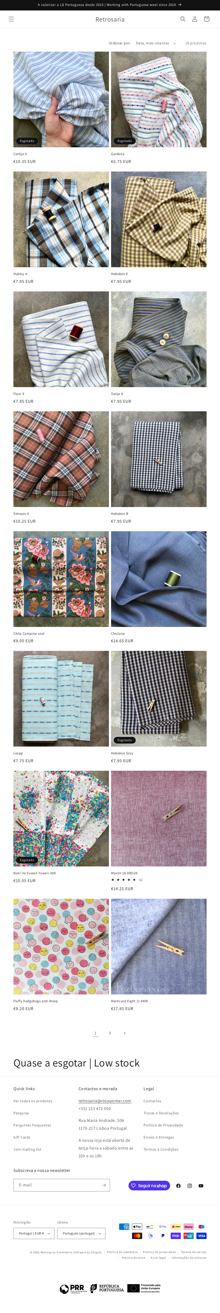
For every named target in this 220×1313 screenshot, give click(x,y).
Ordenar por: (120, 43)
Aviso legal (158, 1258)
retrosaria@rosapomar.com (105, 1101)
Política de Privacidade (163, 1125)
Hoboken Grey (122, 753)
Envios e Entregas (159, 1137)
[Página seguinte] (124, 1033)
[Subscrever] (104, 1185)
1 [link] (95, 1033)
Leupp (18, 753)
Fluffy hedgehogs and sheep (35, 1001)
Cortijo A (20, 154)
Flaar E (18, 394)
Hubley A (20, 274)
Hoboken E (119, 274)
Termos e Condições (161, 1149)
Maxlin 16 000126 (124, 873)
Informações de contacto (189, 1258)
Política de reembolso (122, 1252)
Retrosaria (48, 1252)
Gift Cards (22, 1137)
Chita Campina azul (29, 633)
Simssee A (21, 514)
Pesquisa (21, 1113)
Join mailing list (27, 1149)
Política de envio (133, 1258)
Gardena (117, 154)
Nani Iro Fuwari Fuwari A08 (34, 873)
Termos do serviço (194, 1252)
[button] (11, 19)
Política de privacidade (159, 1252)
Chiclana (118, 633)
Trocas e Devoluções (161, 1113)
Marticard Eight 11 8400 (129, 1001)
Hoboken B (119, 514)
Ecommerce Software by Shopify (79, 1252)
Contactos (152, 1100)
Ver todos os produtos (33, 1100)
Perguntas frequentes (32, 1125)
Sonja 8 (117, 394)
